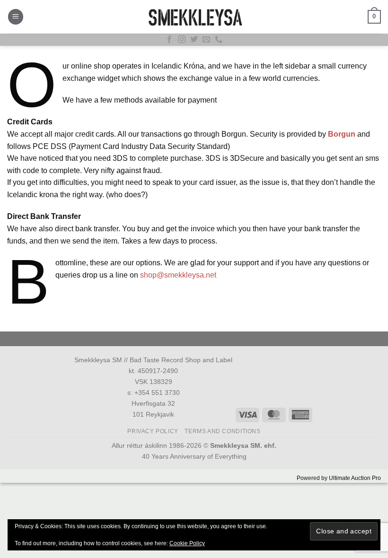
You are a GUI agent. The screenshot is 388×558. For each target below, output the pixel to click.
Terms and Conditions (222, 431)
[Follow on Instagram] (181, 39)
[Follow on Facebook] (169, 39)
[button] (15, 17)
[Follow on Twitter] (194, 39)
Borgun (341, 134)
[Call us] (218, 39)
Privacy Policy (152, 431)
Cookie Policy (187, 543)
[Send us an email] (206, 39)
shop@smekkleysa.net (178, 275)
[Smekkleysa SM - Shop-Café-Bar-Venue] (194, 17)
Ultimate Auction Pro (355, 478)
